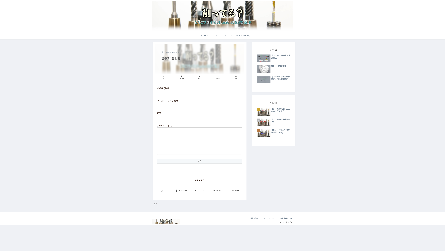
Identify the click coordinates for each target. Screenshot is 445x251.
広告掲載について (286, 218)
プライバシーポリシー (270, 218)
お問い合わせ (254, 218)
